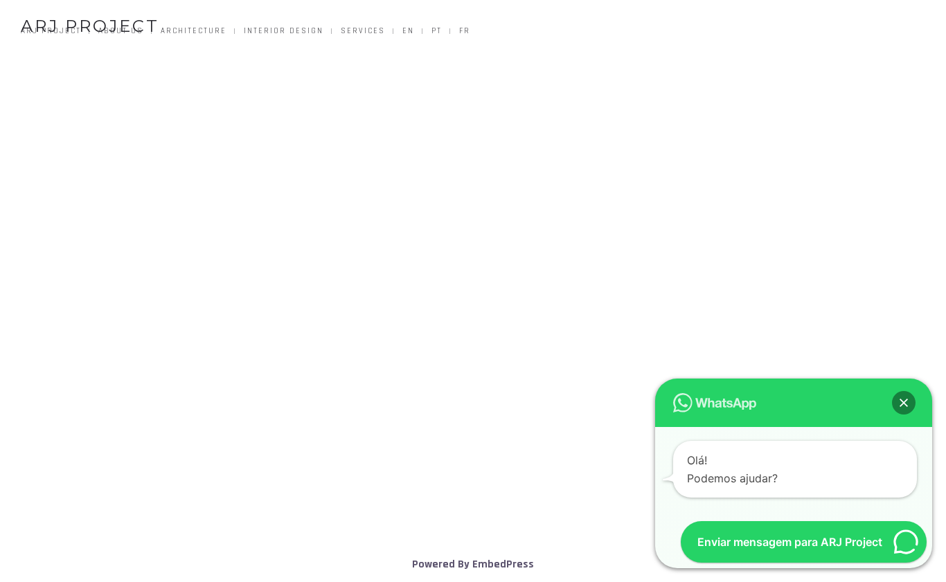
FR (464, 31)
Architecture (193, 31)
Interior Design (283, 31)
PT (436, 31)
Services (363, 31)
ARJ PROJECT (90, 26)
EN (408, 31)
